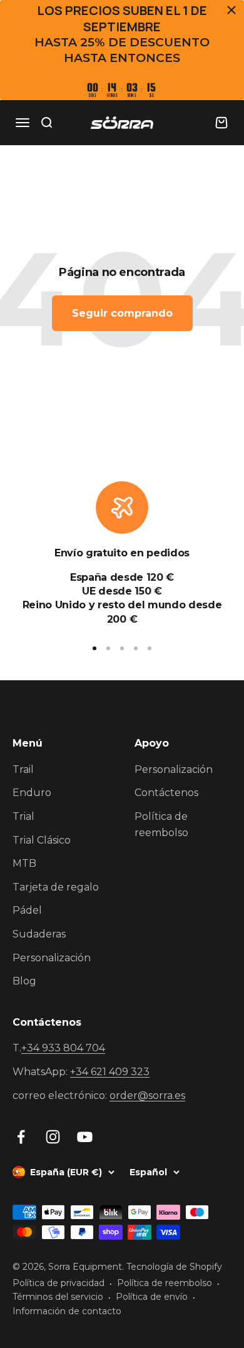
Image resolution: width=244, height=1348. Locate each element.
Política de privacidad (58, 1283)
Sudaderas (39, 934)
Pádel (27, 910)
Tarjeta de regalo (56, 887)
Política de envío (152, 1296)
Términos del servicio (58, 1296)
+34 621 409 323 (110, 1072)
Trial (23, 816)
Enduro (32, 793)
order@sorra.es (147, 1095)
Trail (23, 769)
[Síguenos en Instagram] (52, 1136)
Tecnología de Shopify (174, 1266)
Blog (24, 981)
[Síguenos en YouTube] (84, 1136)
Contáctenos (166, 793)
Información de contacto (67, 1311)
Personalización (52, 958)
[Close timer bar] (231, 10)
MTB (24, 863)
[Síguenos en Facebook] (21, 1136)
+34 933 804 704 (63, 1048)
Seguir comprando (122, 313)
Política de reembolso (161, 824)
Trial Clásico (42, 840)
